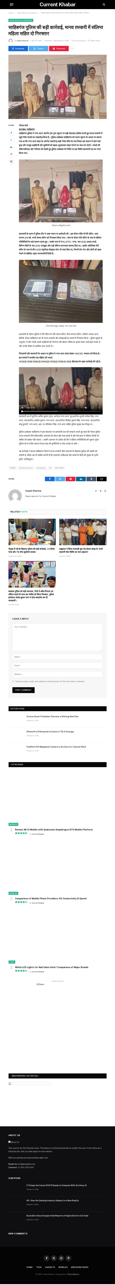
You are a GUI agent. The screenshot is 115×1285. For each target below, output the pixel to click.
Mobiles (13, 824)
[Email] (11, 161)
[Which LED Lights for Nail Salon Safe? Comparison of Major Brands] (58, 936)
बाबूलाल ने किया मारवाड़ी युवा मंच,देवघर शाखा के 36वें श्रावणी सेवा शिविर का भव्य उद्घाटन (81, 550)
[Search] (103, 4)
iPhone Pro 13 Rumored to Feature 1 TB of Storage (50, 732)
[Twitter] (11, 140)
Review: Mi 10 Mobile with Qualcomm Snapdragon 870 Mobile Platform (54, 829)
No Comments (80, 41)
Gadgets (50, 1267)
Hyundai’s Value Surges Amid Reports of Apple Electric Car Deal (57, 1216)
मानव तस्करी (59, 468)
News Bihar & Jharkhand (21, 20)
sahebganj (41, 468)
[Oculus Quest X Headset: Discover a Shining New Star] (16, 720)
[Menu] (11, 4)
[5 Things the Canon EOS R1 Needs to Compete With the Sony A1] (16, 1189)
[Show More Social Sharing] (72, 48)
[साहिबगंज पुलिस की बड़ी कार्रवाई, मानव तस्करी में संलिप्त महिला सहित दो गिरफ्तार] (57, 87)
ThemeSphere (73, 1274)
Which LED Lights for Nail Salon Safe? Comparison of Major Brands (51, 967)
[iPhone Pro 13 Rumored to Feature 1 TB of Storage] (16, 735)
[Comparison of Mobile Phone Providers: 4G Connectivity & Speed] (58, 867)
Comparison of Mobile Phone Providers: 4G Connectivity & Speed (51, 898)
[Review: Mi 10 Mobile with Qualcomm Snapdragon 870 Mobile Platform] (58, 798)
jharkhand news (26, 468)
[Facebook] (11, 133)
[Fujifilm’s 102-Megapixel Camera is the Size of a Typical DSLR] (16, 750)
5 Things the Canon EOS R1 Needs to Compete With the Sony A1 (56, 1185)
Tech (12, 962)
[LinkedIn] (11, 147)
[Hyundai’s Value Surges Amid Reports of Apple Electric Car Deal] (16, 1219)
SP (50, 468)
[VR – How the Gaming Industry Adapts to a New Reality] (16, 1204)
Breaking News (79, 1267)
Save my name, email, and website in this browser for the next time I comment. (50, 681)
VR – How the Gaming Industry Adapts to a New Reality (52, 1200)
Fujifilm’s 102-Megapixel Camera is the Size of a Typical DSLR (56, 747)
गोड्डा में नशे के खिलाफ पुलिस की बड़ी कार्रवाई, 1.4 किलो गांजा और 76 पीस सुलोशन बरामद (31, 550)
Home (30, 1267)
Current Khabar (38, 834)
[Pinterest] (11, 154)
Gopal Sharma (22, 41)
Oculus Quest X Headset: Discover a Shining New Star (53, 716)
